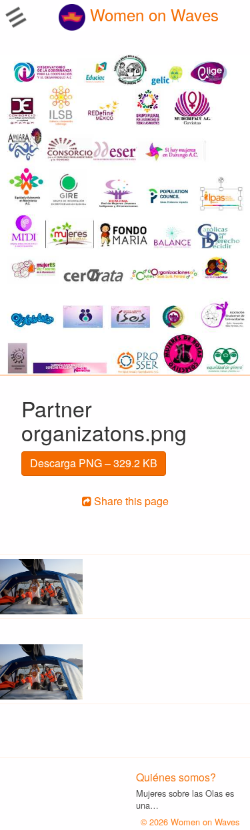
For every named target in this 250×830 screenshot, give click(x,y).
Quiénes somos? (176, 777)
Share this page (130, 501)
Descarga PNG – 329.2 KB (93, 463)
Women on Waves (152, 14)
